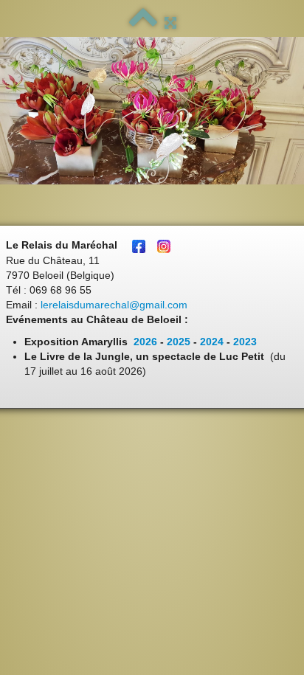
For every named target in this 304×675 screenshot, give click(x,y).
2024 (212, 341)
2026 (145, 341)
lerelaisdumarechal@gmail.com (114, 305)
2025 (178, 341)
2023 (245, 341)
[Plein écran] (170, 23)
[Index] (143, 23)
